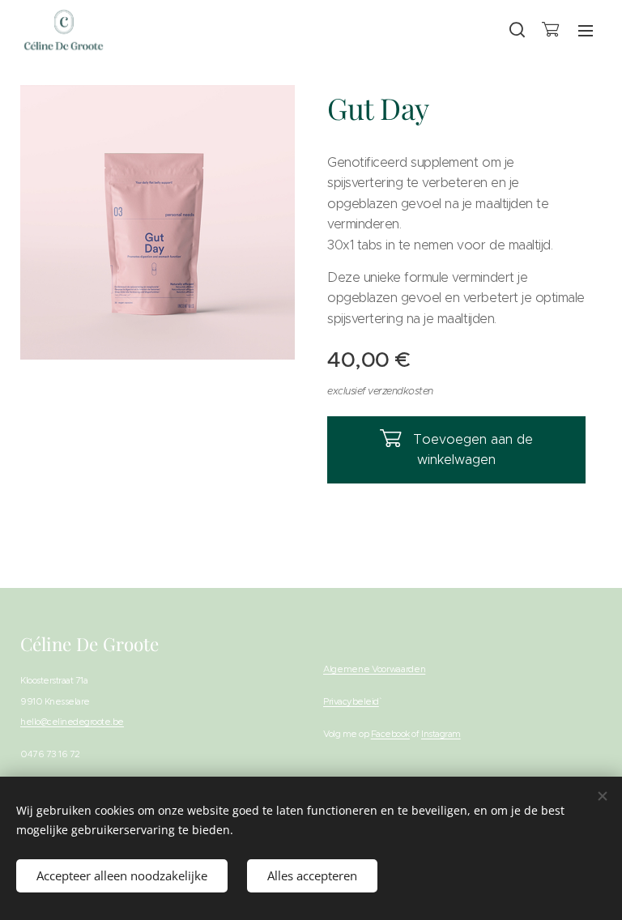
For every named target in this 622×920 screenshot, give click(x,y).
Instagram (441, 733)
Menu (585, 30)
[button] (516, 30)
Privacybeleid (351, 701)
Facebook (390, 733)
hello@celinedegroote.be (72, 721)
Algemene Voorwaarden (374, 669)
